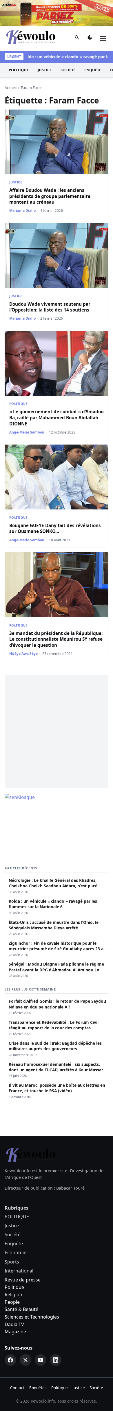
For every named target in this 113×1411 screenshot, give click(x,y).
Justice (45, 69)
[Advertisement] (56, 731)
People (12, 1302)
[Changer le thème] (90, 38)
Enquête (92, 69)
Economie (15, 1252)
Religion (13, 1294)
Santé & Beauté (21, 1309)
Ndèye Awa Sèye (23, 653)
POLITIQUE (19, 69)
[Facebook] (10, 1360)
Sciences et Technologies (32, 1317)
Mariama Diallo (22, 210)
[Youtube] (40, 1360)
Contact (17, 1387)
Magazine (15, 1331)
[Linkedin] (55, 1360)
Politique (14, 1287)
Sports (12, 1262)
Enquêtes (38, 1387)
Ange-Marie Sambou (26, 432)
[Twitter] (25, 1360)
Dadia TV (14, 1324)
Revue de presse (23, 1280)
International (19, 1271)
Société (68, 69)
